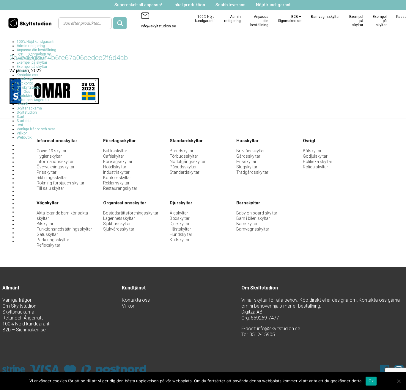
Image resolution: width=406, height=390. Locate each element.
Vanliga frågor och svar (36, 129)
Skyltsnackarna (29, 108)
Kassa (22, 71)
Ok (371, 380)
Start (20, 117)
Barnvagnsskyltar (325, 17)
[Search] (120, 23)
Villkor (22, 133)
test (20, 125)
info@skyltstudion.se (158, 26)
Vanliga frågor (17, 300)
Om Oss (23, 92)
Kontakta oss (27, 75)
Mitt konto (25, 83)
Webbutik (24, 137)
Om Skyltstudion (19, 306)
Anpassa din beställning (36, 50)
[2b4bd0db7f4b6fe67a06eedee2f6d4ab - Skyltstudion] (31, 23)
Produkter (24, 96)
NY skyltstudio (28, 87)
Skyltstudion (27, 112)
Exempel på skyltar (32, 62)
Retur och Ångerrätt (33, 100)
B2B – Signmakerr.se (289, 19)
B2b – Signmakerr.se (24, 330)
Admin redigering (232, 19)
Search (22, 104)
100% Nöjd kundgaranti (205, 19)
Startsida (24, 121)
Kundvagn (25, 79)
